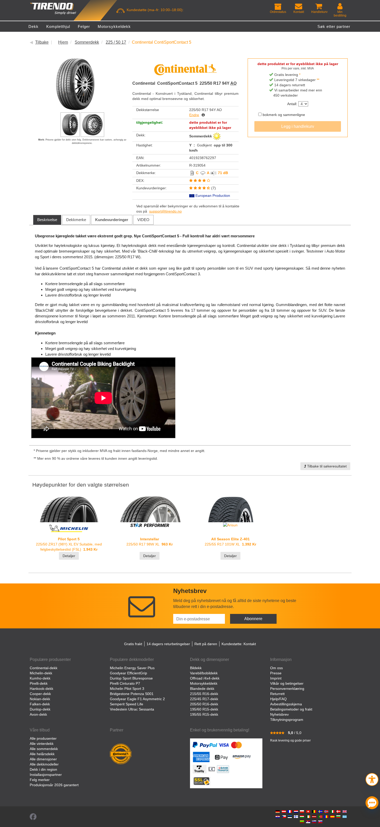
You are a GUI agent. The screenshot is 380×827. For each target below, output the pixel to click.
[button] (372, 778)
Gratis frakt (133, 644)
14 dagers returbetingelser (168, 644)
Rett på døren (205, 644)
